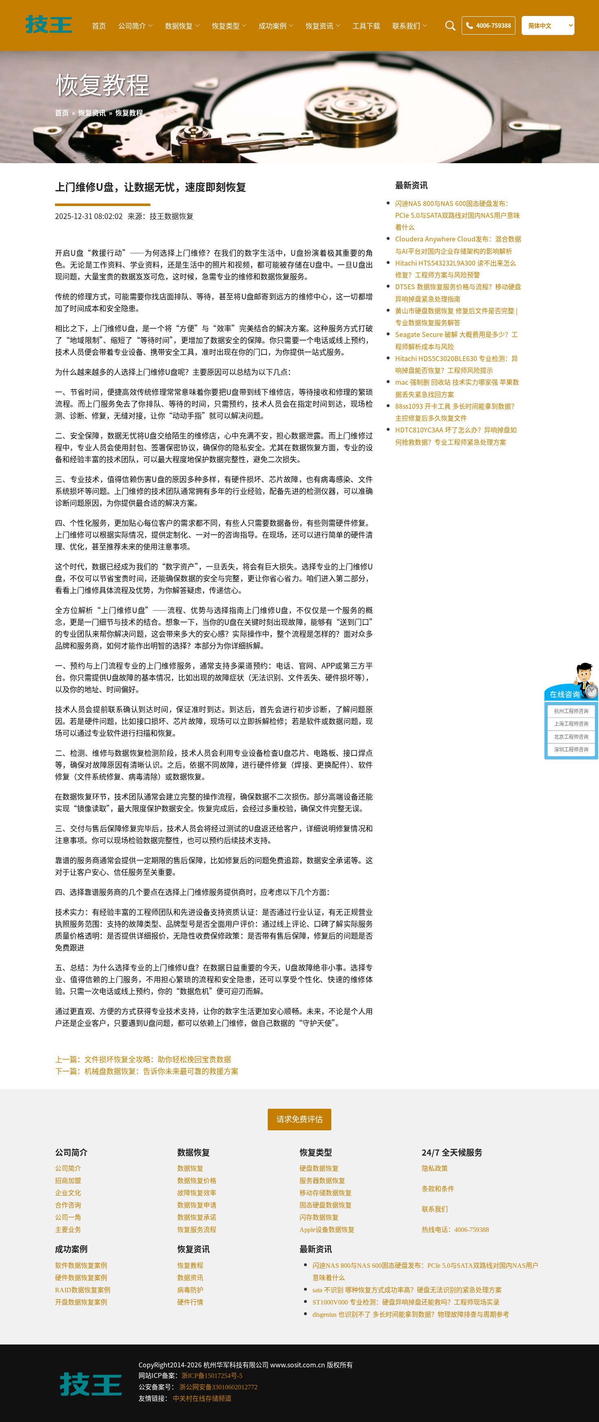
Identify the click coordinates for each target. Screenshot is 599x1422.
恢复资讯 (319, 25)
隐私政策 (435, 1168)
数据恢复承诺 (196, 1217)
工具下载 (366, 25)
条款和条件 (438, 1188)
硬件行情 (190, 1302)
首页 (99, 25)
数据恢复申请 (196, 1205)
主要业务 (68, 1229)
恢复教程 (190, 1265)
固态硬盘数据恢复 (326, 1205)
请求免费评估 (299, 1119)
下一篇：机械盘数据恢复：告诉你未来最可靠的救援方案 (146, 1070)
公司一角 (68, 1217)
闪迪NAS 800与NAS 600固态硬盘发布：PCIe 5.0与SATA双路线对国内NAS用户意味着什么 (457, 215)
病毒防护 (190, 1290)
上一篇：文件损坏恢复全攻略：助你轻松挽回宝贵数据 (143, 1059)
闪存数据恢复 (319, 1217)
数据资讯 (190, 1277)
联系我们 (406, 25)
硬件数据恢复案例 (81, 1277)
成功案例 (272, 25)
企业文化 (68, 1192)
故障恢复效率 (196, 1192)
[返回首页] (48, 31)
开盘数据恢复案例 (81, 1302)
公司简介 (132, 25)
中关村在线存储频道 (202, 1398)
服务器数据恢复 (322, 1180)
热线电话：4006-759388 (455, 1229)
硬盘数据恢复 (319, 1168)
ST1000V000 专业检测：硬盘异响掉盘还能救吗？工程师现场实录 (406, 1302)
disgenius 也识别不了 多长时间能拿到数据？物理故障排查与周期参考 (411, 1314)
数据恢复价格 (196, 1180)
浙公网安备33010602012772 (218, 1387)
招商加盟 (68, 1180)
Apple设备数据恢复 (327, 1229)
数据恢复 (179, 25)
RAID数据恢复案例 (82, 1290)
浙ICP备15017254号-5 (211, 1375)
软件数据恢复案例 (81, 1265)
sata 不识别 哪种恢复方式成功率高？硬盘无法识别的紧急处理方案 (407, 1290)
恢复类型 (226, 25)
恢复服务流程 (196, 1229)
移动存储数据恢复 (326, 1192)
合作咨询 (68, 1205)
